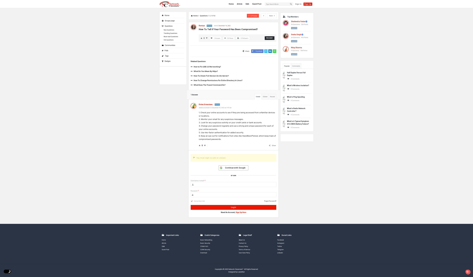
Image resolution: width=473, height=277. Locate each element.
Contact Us (242, 243)
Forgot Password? (270, 201)
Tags (167, 56)
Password (195, 191)
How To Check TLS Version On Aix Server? (211, 76)
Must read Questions (171, 36)
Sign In (298, 4)
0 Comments (295, 89)
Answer (269, 38)
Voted (258, 97)
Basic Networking (206, 240)
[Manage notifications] (467, 272)
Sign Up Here (241, 212)
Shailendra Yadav (298, 21)
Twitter (279, 246)
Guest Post (256, 4)
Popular (287, 66)
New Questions (169, 30)
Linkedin (280, 253)
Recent (272, 97)
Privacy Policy (243, 246)
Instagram (280, 243)
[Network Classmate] (172, 4)
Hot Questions (169, 40)
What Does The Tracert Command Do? (210, 85)
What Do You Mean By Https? (206, 71)
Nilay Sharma (296, 48)
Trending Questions (170, 33)
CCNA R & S (204, 246)
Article (239, 4)
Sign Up (307, 4)
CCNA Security (205, 249)
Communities (170, 45)
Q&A (247, 4)
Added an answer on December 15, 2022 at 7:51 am (215, 108)
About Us (242, 240)
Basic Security (205, 243)
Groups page (170, 21)
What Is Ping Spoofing (296, 97)
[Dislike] (207, 38)
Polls (166, 51)
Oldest (265, 97)
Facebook (280, 240)
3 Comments (295, 79)
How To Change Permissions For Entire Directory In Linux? (218, 80)
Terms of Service (244, 249)
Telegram (280, 249)
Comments (296, 66)
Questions (169, 26)
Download (203, 253)
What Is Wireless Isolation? (298, 85)
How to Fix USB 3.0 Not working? (207, 67)
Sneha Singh (296, 35)
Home (231, 4)
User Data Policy (244, 253)
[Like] (201, 38)
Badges (168, 61)
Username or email (198, 181)
